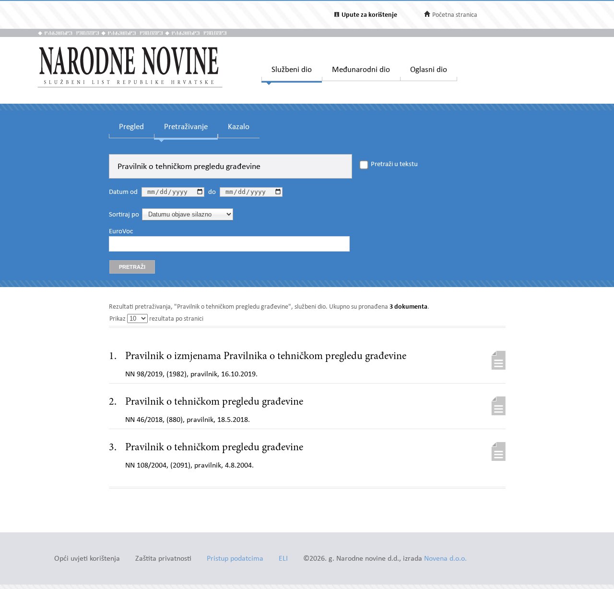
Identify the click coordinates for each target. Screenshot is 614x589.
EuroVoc (121, 232)
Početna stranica (454, 15)
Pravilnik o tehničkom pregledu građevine (214, 402)
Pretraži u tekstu (394, 164)
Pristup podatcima (235, 559)
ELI (283, 559)
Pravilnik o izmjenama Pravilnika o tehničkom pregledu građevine (265, 356)
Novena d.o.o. (445, 559)
